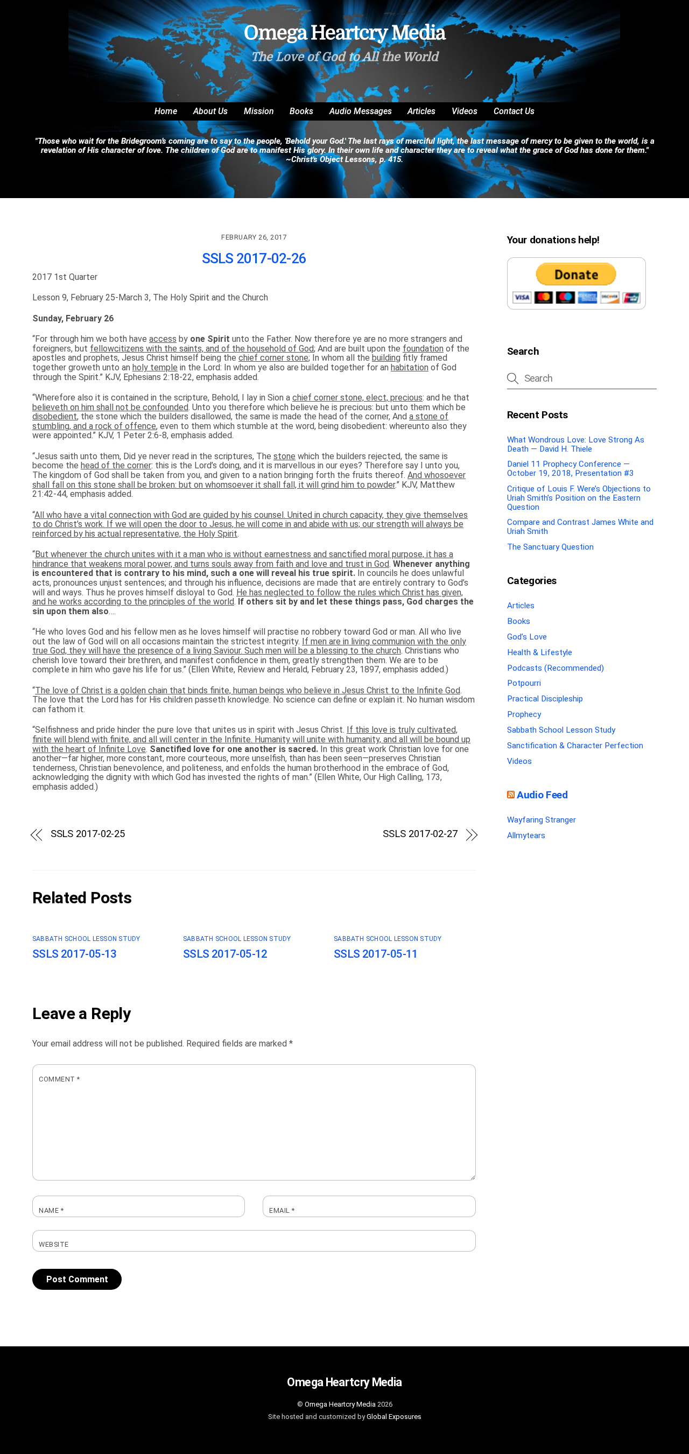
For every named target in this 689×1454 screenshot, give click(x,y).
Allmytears (526, 835)
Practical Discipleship (545, 699)
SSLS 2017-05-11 (376, 953)
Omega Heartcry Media (340, 1404)
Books (301, 111)
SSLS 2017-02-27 (420, 833)
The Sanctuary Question (550, 547)
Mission (259, 111)
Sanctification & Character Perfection (575, 745)
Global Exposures (394, 1417)
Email (282, 1210)
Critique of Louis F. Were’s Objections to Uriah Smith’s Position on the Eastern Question (579, 497)
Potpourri (524, 683)
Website (54, 1244)
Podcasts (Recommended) (555, 668)
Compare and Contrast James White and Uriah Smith (580, 526)
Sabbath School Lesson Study (86, 939)
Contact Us (514, 111)
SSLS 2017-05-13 (74, 953)
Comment (59, 1079)
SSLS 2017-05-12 (225, 953)
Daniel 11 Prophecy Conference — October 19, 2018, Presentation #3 (570, 468)
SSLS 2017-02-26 (254, 258)
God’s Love (527, 637)
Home (165, 111)
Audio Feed (542, 795)
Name (51, 1210)
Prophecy (524, 714)
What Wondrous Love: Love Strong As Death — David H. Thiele (575, 444)
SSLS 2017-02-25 (88, 833)
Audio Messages (360, 111)
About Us (210, 111)
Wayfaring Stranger (541, 820)
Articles (421, 111)
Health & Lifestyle (539, 652)
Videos (464, 111)
